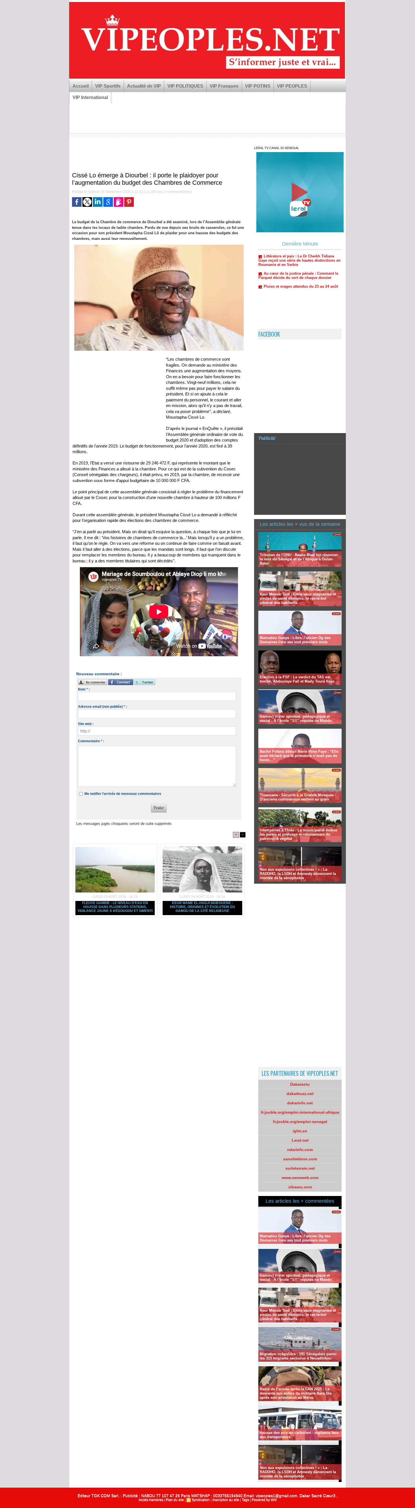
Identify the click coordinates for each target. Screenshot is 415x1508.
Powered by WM (264, 1500)
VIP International (90, 97)
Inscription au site (225, 1500)
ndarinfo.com (300, 1149)
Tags (245, 1500)
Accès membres (151, 1500)
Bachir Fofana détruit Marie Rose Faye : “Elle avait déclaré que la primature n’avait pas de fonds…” (299, 755)
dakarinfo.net (300, 1103)
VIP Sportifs (108, 86)
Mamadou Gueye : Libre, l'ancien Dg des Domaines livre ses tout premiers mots (295, 640)
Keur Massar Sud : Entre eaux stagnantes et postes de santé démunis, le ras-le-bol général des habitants (298, 598)
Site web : (85, 724)
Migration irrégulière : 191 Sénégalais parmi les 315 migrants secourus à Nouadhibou (298, 1356)
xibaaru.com (300, 1187)
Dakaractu (300, 1084)
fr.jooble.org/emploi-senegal (300, 1121)
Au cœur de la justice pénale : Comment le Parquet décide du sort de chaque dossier (298, 250)
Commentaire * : (91, 741)
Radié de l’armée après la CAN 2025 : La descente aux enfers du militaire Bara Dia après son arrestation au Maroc (295, 1393)
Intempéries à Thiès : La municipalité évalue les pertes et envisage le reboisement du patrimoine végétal (298, 834)
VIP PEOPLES (292, 86)
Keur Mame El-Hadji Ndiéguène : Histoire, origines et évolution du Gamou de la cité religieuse (202, 907)
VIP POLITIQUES (185, 86)
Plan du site (175, 1500)
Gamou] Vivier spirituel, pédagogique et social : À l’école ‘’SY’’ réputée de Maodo (296, 718)
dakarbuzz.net (300, 1093)
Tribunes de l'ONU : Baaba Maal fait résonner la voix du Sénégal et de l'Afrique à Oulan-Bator (299, 559)
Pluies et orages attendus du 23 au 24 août (301, 261)
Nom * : (84, 689)
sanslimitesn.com (300, 1159)
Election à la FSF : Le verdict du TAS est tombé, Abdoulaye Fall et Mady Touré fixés (297, 679)
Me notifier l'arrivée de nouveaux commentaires (122, 794)
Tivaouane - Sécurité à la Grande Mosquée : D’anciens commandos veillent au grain (298, 797)
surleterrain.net (300, 1168)
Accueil (81, 86)
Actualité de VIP (144, 86)
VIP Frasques (224, 86)
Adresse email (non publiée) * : (102, 707)
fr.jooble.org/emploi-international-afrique (300, 1112)
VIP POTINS (257, 86)
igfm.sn (300, 1131)
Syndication (201, 1500)
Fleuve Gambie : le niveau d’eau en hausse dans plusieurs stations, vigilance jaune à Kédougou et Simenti (115, 907)
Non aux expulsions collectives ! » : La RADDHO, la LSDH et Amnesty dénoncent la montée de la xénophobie (298, 873)
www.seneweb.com (300, 1177)
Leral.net (300, 1140)
